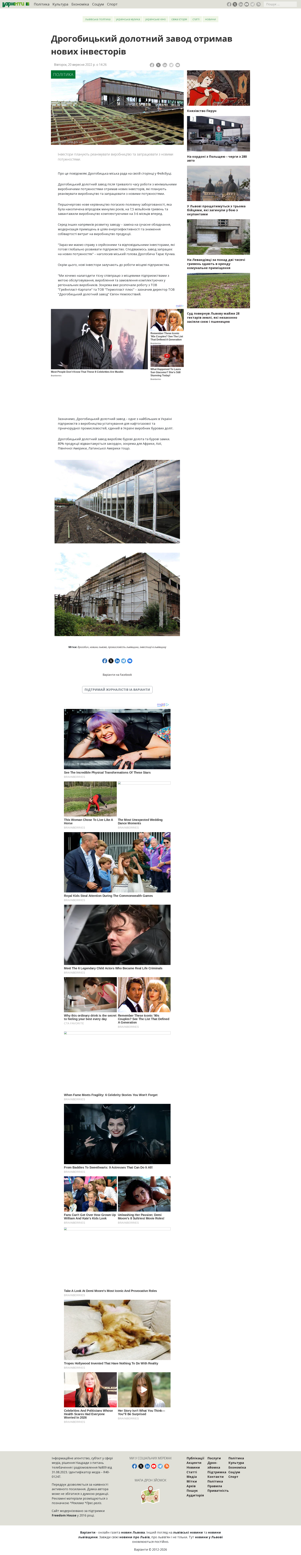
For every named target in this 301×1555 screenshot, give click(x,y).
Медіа (192, 1477)
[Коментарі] (177, 65)
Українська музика (128, 19)
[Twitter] (158, 65)
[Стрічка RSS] (258, 4)
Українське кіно (155, 19)
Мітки (192, 1481)
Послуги (214, 1458)
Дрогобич (83, 647)
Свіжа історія (179, 19)
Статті (196, 19)
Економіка (80, 4)
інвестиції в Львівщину (153, 647)
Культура (60, 4)
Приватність (218, 1490)
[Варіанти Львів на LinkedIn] (241, 4)
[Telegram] (171, 65)
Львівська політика (97, 19)
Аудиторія (195, 1495)
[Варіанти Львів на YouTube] (246, 4)
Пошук (192, 1490)
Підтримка (216, 1472)
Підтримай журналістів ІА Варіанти (117, 689)
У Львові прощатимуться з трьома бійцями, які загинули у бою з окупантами (216, 210)
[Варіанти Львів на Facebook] (229, 4)
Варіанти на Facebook (117, 674)
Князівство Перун (202, 111)
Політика (42, 4)
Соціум (98, 4)
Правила (214, 1486)
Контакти (215, 1477)
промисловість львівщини (123, 647)
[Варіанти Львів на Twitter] (235, 4)
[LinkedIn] (165, 65)
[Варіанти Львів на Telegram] (252, 4)
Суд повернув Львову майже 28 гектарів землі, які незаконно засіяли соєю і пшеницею (213, 317)
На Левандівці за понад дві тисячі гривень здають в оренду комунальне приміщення (216, 264)
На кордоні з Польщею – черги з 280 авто (217, 158)
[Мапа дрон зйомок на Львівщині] (150, 1495)
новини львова (98, 647)
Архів (191, 1486)
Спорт (112, 4)
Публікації (195, 1458)
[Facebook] (152, 65)
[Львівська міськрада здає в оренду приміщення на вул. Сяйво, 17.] (218, 237)
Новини (210, 19)
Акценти (194, 1463)
